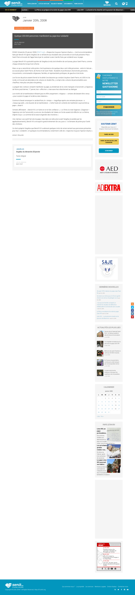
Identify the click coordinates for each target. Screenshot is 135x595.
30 (105, 412)
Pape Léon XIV (32, 3)
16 (105, 405)
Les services (89, 586)
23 (105, 409)
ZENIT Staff (17, 44)
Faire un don (78, 3)
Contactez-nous (123, 586)
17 (109, 405)
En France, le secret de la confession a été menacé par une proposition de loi (111, 362)
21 (98, 409)
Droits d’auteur (112, 586)
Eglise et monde (56, 3)
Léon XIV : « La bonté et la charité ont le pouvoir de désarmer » (84, 10)
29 (102, 412)
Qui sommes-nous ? (68, 586)
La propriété (80, 586)
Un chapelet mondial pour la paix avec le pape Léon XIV (112, 342)
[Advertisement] (109, 42)
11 (112, 402)
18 (112, 405)
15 (102, 405)
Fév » (102, 416)
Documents (68, 3)
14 (98, 405)
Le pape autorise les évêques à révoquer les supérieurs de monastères (112, 372)
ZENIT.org (40, 52)
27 (119, 409)
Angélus (20, 149)
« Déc (98, 416)
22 (102, 409)
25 (112, 409)
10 (109, 402)
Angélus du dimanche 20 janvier (28, 152)
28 (98, 412)
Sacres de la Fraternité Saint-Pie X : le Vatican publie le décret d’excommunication (112, 333)
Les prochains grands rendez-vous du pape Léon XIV (102, 449)
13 (119, 402)
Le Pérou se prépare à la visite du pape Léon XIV (36, 10)
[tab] (103, 544)
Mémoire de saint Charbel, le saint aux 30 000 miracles (112, 352)
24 (109, 409)
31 (109, 412)
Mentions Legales (100, 586)
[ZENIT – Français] (15, 3)
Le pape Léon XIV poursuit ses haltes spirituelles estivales (101, 464)
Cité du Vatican (43, 3)
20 (119, 405)
